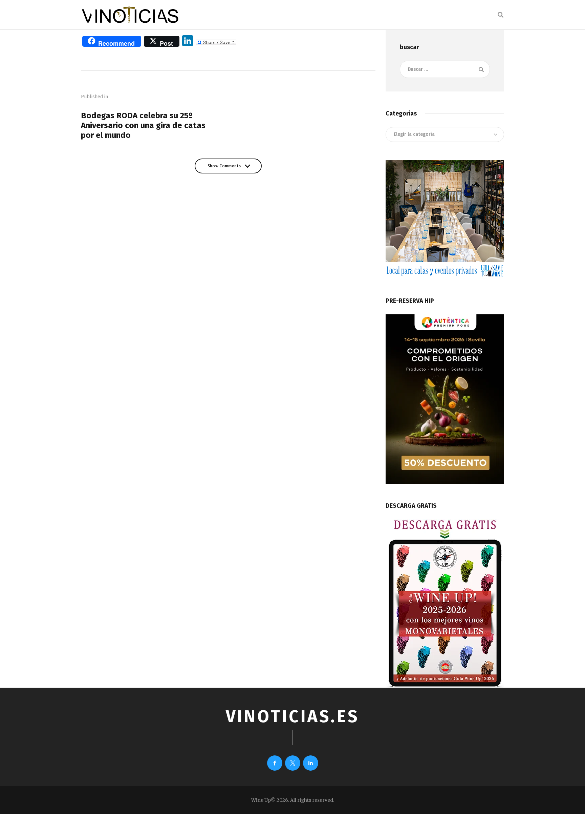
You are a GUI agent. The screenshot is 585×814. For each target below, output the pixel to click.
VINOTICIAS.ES (292, 716)
